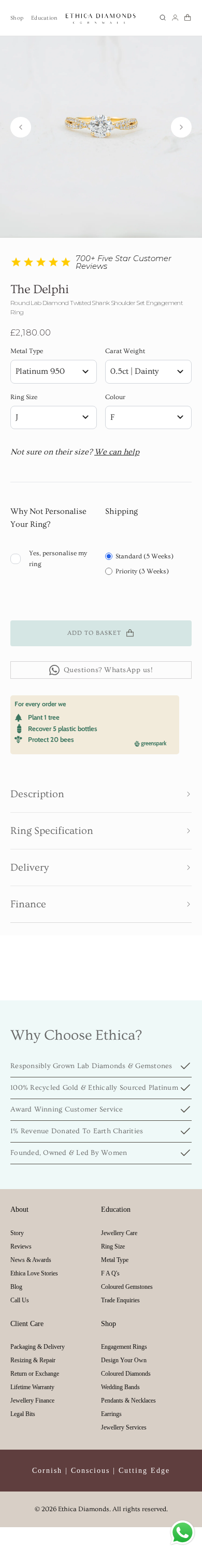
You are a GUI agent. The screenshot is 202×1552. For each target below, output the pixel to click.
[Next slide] (181, 127)
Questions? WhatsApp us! (108, 670)
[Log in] (175, 17)
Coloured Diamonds (126, 1373)
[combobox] (53, 372)
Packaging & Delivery (37, 1346)
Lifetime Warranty (32, 1387)
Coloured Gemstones (127, 1286)
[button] (162, 17)
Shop (16, 17)
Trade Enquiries (120, 1300)
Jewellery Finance (32, 1400)
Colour (115, 397)
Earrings (111, 1414)
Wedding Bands (120, 1387)
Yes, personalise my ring (58, 559)
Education (44, 17)
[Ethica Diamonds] (101, 18)
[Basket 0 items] (187, 17)
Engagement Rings (124, 1346)
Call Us (19, 1300)
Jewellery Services (124, 1427)
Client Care (27, 1324)
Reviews (21, 1246)
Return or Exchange (34, 1373)
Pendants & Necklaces (128, 1400)
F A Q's (110, 1273)
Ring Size (23, 397)
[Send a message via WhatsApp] (182, 1532)
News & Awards (30, 1260)
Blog (16, 1286)
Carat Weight (125, 351)
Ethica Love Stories (34, 1273)
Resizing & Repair (32, 1360)
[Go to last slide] (20, 127)
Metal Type (26, 351)
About (19, 1209)
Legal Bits (22, 1414)
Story (17, 1233)
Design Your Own (124, 1360)
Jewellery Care (119, 1233)
